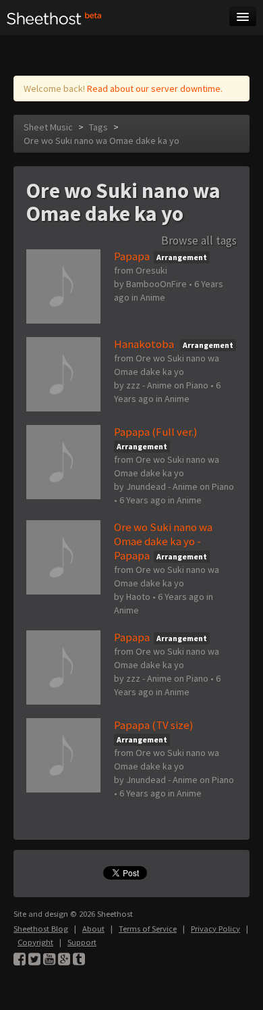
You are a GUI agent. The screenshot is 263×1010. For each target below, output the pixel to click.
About (93, 929)
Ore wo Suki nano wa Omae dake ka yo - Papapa (163, 541)
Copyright (35, 942)
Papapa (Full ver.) (156, 431)
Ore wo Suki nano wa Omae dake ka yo (101, 140)
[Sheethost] (54, 17)
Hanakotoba (145, 343)
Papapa (132, 256)
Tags (98, 127)
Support (81, 942)
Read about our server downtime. (155, 88)
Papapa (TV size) (154, 724)
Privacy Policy (215, 929)
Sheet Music (48, 127)
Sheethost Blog (40, 929)
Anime (152, 297)
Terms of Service (148, 929)
